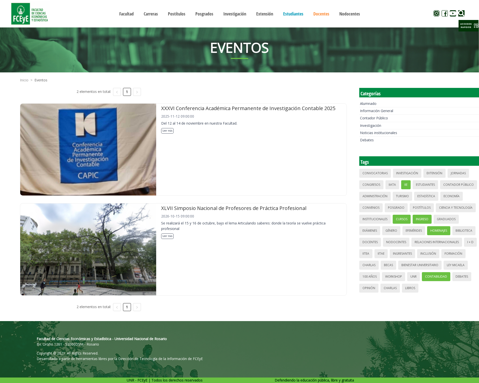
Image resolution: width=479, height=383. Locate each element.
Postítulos (422, 207)
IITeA (365, 253)
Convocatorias (375, 173)
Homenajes (438, 230)
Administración (374, 196)
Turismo (402, 196)
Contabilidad (436, 276)
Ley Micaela (456, 265)
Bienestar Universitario (419, 265)
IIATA (392, 185)
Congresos (371, 185)
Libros (410, 288)
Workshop (393, 276)
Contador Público (374, 118)
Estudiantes (425, 185)
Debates (367, 140)
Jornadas (458, 173)
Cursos (401, 219)
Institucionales (374, 219)
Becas (388, 265)
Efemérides (414, 230)
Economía (452, 196)
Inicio (24, 80)
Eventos (40, 80)
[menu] (239, 13)
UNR (413, 276)
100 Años (369, 276)
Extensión (434, 173)
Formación (453, 253)
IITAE (381, 253)
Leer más (167, 130)
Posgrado (396, 207)
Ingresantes (402, 253)
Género (391, 230)
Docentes (370, 242)
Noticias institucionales (378, 132)
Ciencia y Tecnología (456, 207)
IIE (405, 185)
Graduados (446, 219)
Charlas (368, 265)
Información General (376, 110)
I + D (470, 242)
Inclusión (428, 253)
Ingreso (422, 219)
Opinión (368, 288)
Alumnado (368, 103)
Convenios (370, 207)
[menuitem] (126, 13)
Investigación (370, 125)
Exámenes (369, 230)
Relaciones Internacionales (437, 242)
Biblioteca (464, 230)
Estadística (426, 196)
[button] (469, 25)
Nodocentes (396, 242)
